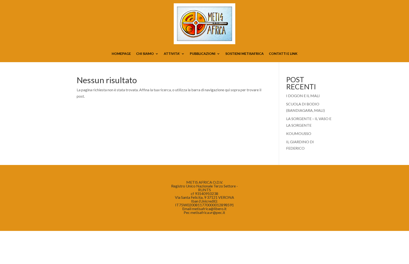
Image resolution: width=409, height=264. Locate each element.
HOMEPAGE (121, 54)
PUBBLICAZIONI (202, 54)
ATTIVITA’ (172, 54)
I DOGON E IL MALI (303, 95)
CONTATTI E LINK (283, 54)
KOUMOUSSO (298, 133)
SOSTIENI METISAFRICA (244, 54)
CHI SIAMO (145, 54)
